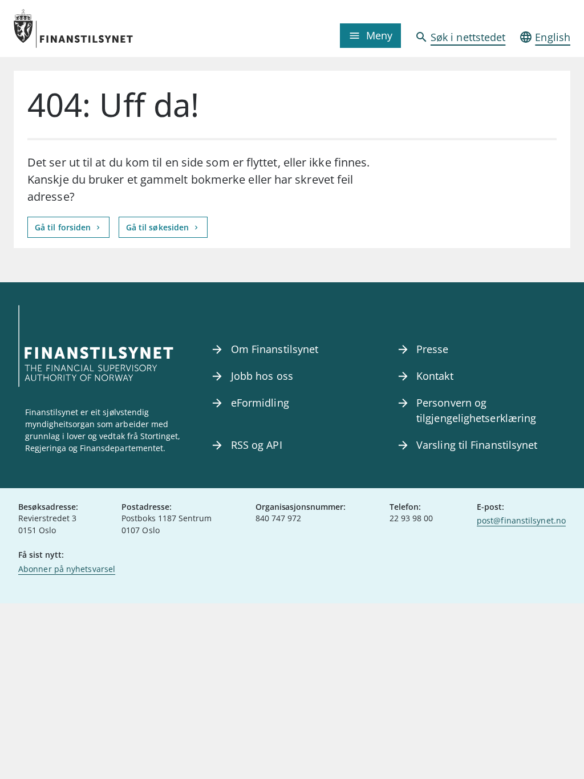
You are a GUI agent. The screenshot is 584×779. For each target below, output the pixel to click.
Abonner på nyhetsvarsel (66, 568)
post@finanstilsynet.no (521, 520)
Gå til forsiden (64, 227)
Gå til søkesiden (159, 227)
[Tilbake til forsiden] (83, 28)
